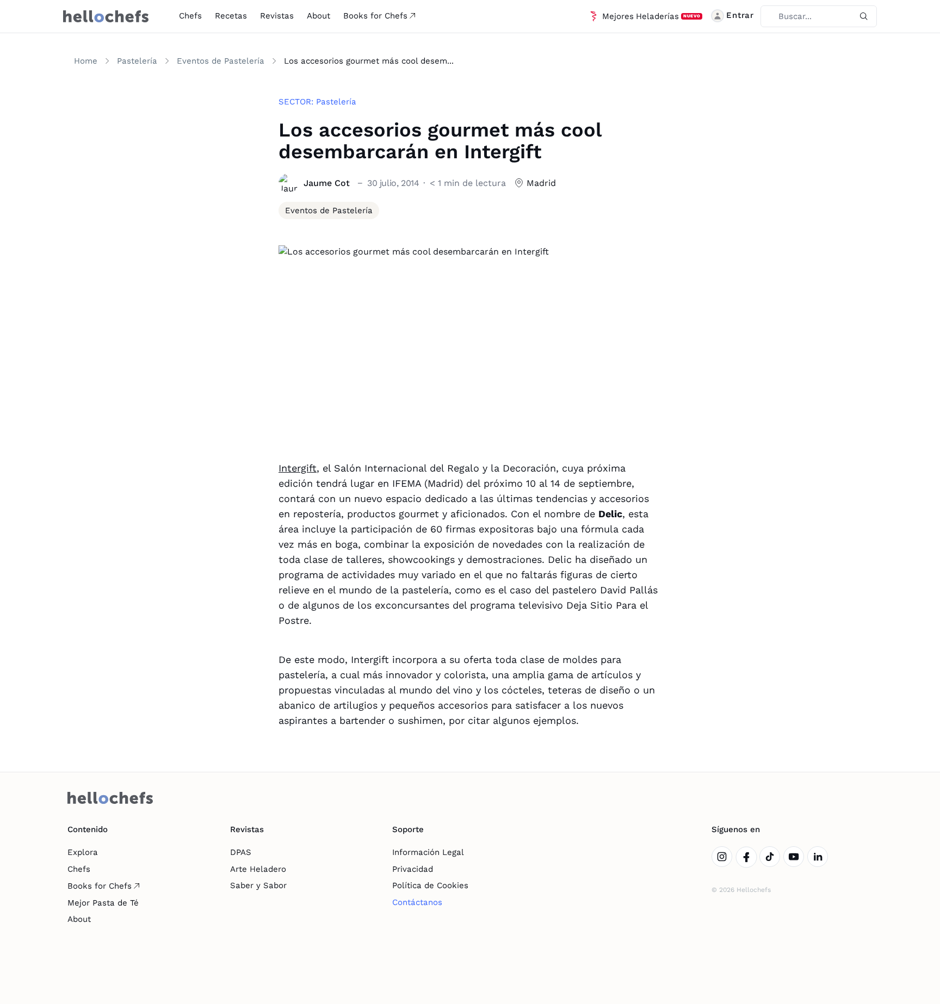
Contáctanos (417, 902)
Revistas (277, 16)
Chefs (190, 16)
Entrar (740, 15)
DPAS (240, 852)
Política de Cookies (430, 885)
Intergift (298, 468)
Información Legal (428, 852)
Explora (82, 852)
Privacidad (412, 869)
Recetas (231, 16)
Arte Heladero (258, 869)
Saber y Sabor (258, 885)
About (318, 16)
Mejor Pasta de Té (103, 903)
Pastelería (137, 61)
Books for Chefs (375, 16)
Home (85, 61)
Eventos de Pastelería (220, 61)
